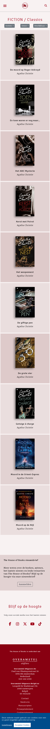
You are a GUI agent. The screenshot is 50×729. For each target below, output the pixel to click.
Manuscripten (25, 705)
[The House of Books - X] (25, 624)
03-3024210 (25, 694)
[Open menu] (5, 6)
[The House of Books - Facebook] (10, 624)
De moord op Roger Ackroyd (25, 69)
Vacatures (25, 702)
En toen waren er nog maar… (25, 120)
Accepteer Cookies (22, 725)
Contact (25, 698)
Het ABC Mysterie (25, 171)
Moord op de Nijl (25, 525)
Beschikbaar (39, 26)
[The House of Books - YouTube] (32, 624)
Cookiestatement (25, 712)
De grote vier (25, 373)
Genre (24, 26)
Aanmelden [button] (25, 584)
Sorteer (8, 26)
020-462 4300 (25, 679)
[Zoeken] (46, 5)
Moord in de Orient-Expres (25, 474)
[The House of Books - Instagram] (17, 624)
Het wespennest (25, 272)
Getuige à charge (25, 424)
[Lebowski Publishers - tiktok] (40, 624)
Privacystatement (25, 709)
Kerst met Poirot (25, 221)
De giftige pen (25, 322)
